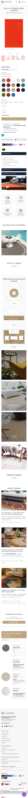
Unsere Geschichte (5, 738)
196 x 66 (4, 112)
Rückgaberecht (5, 763)
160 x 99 (16, 102)
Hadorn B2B (4, 734)
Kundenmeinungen (6, 740)
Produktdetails (7, 169)
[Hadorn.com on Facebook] (4, 726)
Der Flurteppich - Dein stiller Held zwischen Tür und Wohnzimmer (12, 513)
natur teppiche (18, 601)
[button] (13, 703)
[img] (5, 640)
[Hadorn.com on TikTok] (10, 726)
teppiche (16, 522)
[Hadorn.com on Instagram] (6, 726)
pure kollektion (13, 603)
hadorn (3, 522)
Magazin (3, 742)
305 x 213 (4, 105)
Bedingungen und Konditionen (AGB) (10, 761)
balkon (3, 560)
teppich (11, 522)
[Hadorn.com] (7, 2)
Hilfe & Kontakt (4, 733)
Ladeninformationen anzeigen (9, 132)
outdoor (16, 560)
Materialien (4, 748)
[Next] (18, 53)
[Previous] (10, 53)
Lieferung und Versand (10, 173)
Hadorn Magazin (14, 488)
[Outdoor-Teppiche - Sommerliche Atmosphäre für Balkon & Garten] (13, 537)
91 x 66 (10, 102)
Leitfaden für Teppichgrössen (8, 749)
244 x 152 (4, 102)
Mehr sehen (14, 265)
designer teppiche (5, 601)
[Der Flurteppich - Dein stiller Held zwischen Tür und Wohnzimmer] (13, 500)
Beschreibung (7, 153)
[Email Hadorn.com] (2, 726)
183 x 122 (22, 102)
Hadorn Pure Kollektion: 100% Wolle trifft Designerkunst (13, 591)
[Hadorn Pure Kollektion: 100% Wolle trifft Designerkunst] (13, 578)
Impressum (4, 736)
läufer (7, 522)
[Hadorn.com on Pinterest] (8, 726)
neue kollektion (5, 603)
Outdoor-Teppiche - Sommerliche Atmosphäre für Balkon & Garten (12, 550)
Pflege (2, 751)
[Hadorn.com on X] (13, 726)
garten (7, 560)
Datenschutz (4, 759)
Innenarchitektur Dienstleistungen (9, 753)
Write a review (14, 622)
